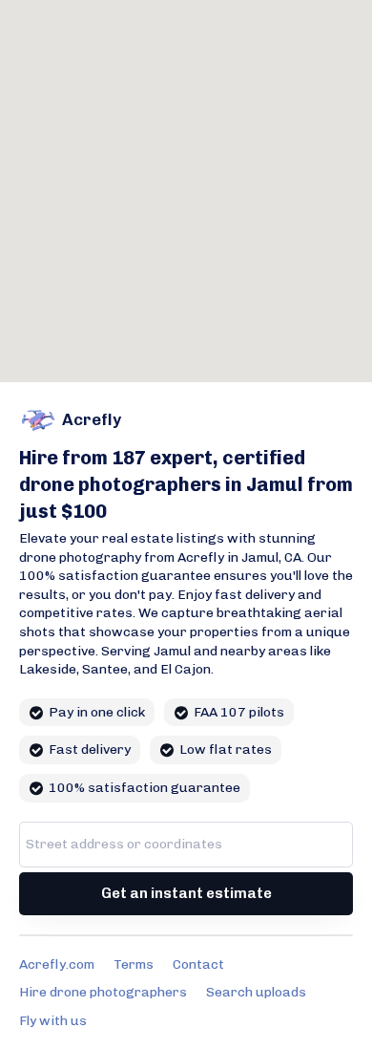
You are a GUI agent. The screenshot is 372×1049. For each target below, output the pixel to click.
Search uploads (256, 992)
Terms (134, 964)
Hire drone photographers (103, 992)
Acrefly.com (56, 964)
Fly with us (53, 1021)
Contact (198, 964)
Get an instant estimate (186, 893)
